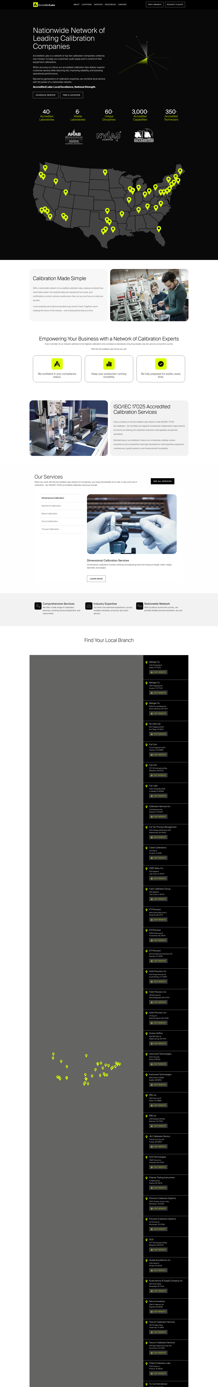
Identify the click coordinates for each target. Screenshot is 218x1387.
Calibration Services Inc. (160, 806)
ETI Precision (155, 909)
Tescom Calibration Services (162, 1322)
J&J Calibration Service (159, 1136)
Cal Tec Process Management (162, 827)
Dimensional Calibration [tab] (53, 498)
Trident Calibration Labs (159, 1363)
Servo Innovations (157, 1301)
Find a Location (71, 95)
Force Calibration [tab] (50, 521)
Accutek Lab (154, 724)
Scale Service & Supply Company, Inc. (166, 1281)
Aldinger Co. (154, 662)
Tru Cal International (158, 1384)
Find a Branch (155, 4)
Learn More (96, 579)
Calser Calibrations (157, 847)
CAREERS (122, 4)
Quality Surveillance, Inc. (160, 1260)
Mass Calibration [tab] (49, 513)
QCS (151, 1239)
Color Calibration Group (159, 889)
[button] (86, 1079)
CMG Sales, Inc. (156, 868)
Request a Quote (175, 4)
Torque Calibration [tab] (50, 529)
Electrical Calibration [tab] (51, 506)
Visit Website (160, 672)
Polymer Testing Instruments (162, 1177)
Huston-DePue (156, 1033)
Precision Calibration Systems (162, 1198)
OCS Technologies (157, 1157)
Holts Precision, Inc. (158, 971)
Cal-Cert (153, 744)
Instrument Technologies (160, 1054)
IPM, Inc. (153, 1095)
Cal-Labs (153, 785)
